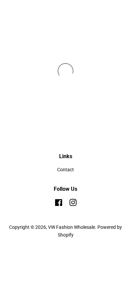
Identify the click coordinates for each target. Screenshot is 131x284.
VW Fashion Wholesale (71, 227)
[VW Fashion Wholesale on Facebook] (58, 204)
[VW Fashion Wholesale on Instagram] (73, 204)
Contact (65, 169)
